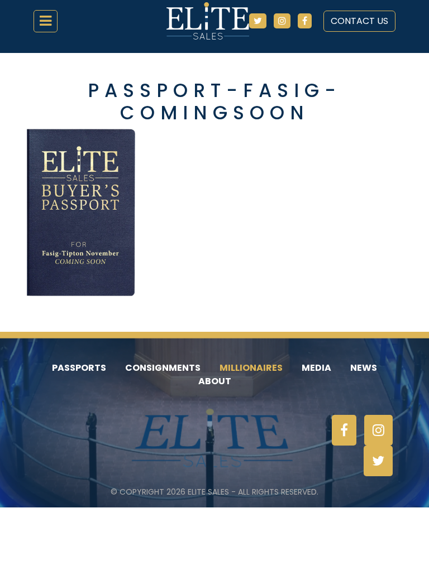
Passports (79, 367)
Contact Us (359, 20)
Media (316, 367)
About (214, 381)
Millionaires (251, 367)
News (363, 367)
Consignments (163, 367)
